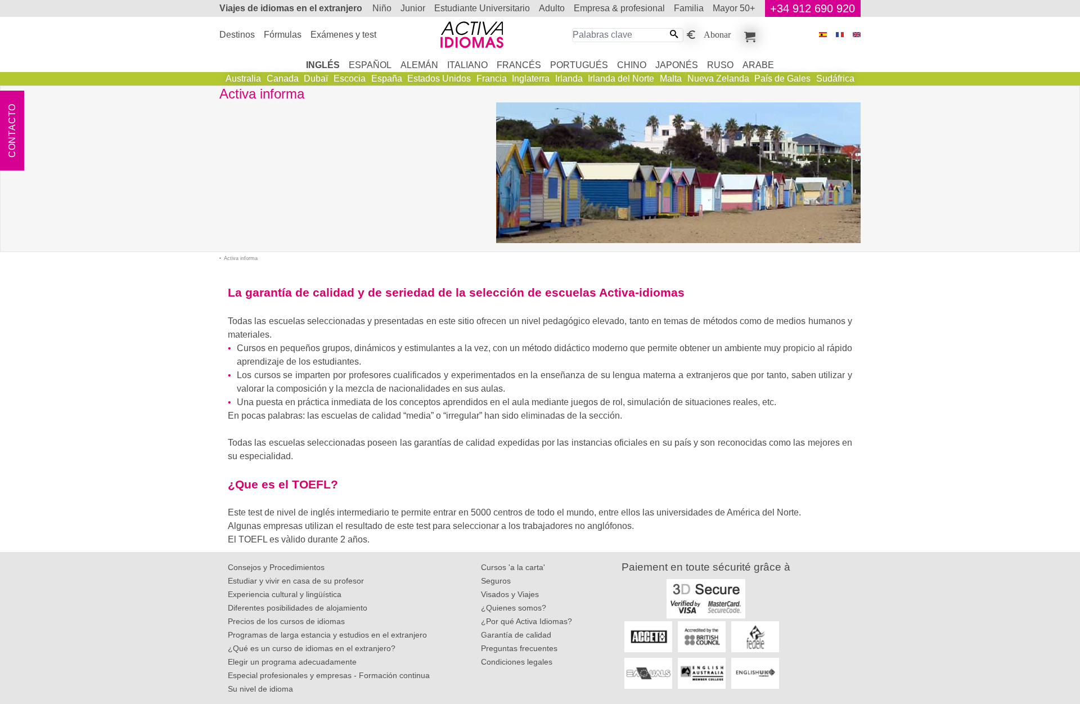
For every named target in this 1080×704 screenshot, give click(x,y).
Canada (283, 78)
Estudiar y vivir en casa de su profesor (296, 580)
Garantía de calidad (516, 634)
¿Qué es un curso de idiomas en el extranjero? (311, 648)
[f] (840, 34)
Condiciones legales (516, 661)
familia (689, 8)
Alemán (419, 65)
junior (412, 8)
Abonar (717, 33)
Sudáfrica (835, 78)
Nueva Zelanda (718, 78)
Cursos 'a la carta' (513, 567)
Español (370, 65)
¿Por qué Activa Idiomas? (526, 621)
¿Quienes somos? (513, 607)
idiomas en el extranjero (290, 8)
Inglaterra (531, 78)
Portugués (579, 65)
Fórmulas (283, 34)
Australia (243, 78)
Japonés (676, 65)
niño (382, 8)
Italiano (467, 65)
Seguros (496, 580)
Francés (519, 65)
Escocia (350, 78)
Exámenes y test (343, 34)
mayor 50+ (734, 8)
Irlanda (569, 78)
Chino (631, 65)
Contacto (12, 131)
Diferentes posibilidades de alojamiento (297, 607)
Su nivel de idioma (260, 688)
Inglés (323, 65)
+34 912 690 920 (812, 8)
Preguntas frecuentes (519, 648)
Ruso (720, 65)
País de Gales (782, 78)
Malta (671, 78)
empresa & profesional (619, 8)
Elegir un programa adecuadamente (292, 661)
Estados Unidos (439, 78)
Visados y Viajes (510, 594)
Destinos (237, 34)
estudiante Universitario (482, 8)
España (386, 78)
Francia (491, 78)
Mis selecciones (748, 34)
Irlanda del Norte (621, 78)
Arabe (758, 65)
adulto (552, 8)
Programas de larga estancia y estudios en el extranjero (327, 634)
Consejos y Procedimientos (276, 567)
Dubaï (316, 78)
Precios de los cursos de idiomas (286, 621)
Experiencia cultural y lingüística (284, 594)
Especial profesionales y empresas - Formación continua (329, 675)
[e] (857, 34)
